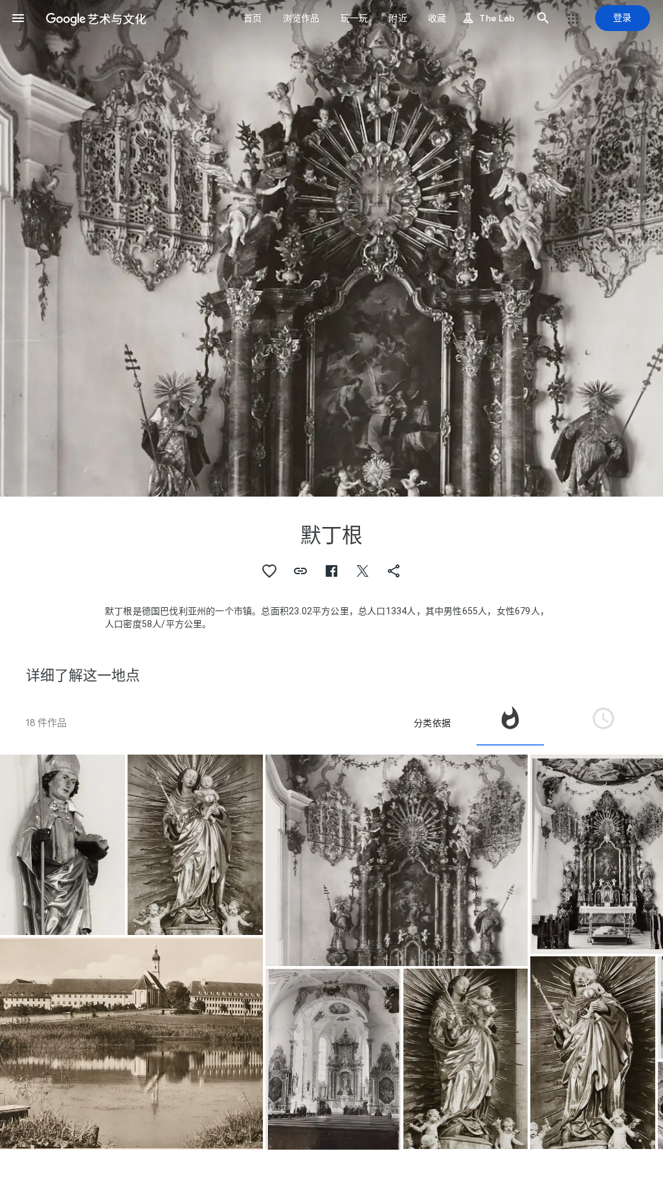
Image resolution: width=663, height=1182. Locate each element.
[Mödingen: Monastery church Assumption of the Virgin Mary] (62, 845)
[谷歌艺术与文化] (95, 18)
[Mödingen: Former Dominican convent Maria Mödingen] (131, 1043)
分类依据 (432, 723)
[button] (18, 18)
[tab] (510, 723)
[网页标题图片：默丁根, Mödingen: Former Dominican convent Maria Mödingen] (331, 248)
